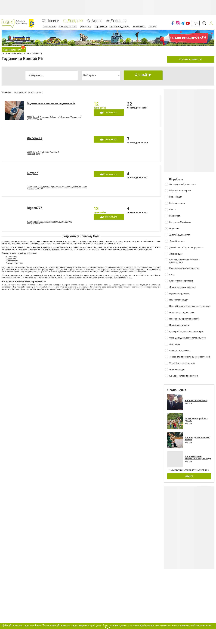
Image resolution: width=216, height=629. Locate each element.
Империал (34, 138)
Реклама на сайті (68, 26)
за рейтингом (20, 92)
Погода (153, 26)
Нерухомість (139, 26)
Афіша (97, 21)
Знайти (144, 75)
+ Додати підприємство (190, 59)
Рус (196, 23)
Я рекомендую (110, 112)
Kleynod (32, 173)
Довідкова (85, 26)
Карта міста (101, 26)
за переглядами (35, 92)
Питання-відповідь (120, 26)
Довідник (75, 21)
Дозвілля (119, 21)
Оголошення (49, 26)
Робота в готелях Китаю (196, 400)
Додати (189, 476)
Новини (52, 21)
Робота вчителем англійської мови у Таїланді (198, 457)
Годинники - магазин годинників (51, 103)
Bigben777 (34, 208)
